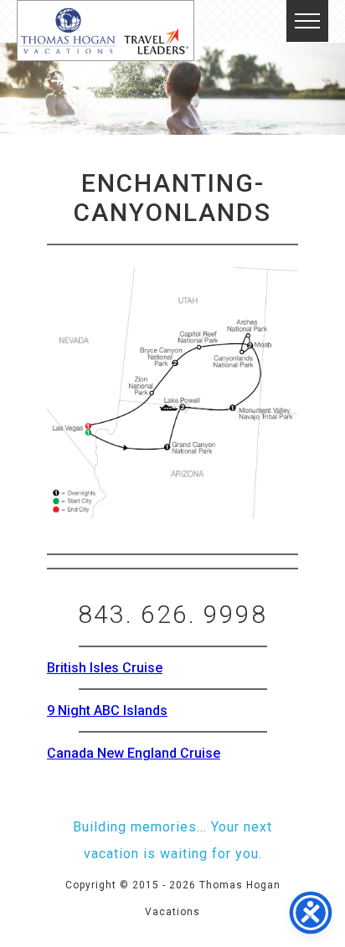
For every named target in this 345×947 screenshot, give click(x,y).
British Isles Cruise (104, 668)
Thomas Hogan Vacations (105, 30)
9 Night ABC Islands (107, 710)
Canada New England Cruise (133, 753)
